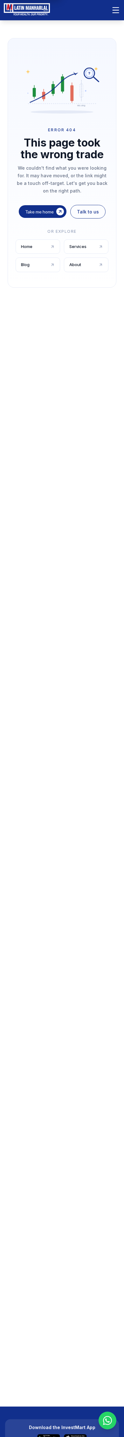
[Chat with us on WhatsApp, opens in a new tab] (107, 1420)
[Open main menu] (116, 10)
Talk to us (88, 211)
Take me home (39, 211)
